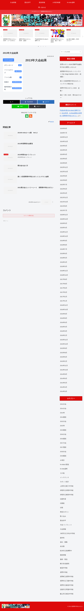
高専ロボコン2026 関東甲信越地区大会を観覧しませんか (70, 66)
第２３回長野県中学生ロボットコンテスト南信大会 (70, 82)
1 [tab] (38, 46)
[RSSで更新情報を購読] (30, 116)
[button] (37, 106)
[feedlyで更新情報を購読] (26, 116)
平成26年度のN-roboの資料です (70, 110)
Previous (1, 36)
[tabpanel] (10, 36)
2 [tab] (41, 46)
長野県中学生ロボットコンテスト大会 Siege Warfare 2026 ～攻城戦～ (70, 74)
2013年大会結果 (8, 60)
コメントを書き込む (29, 215)
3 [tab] (43, 46)
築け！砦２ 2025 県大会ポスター (70, 96)
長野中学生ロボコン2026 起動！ (70, 89)
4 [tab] (46, 46)
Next (83, 36)
